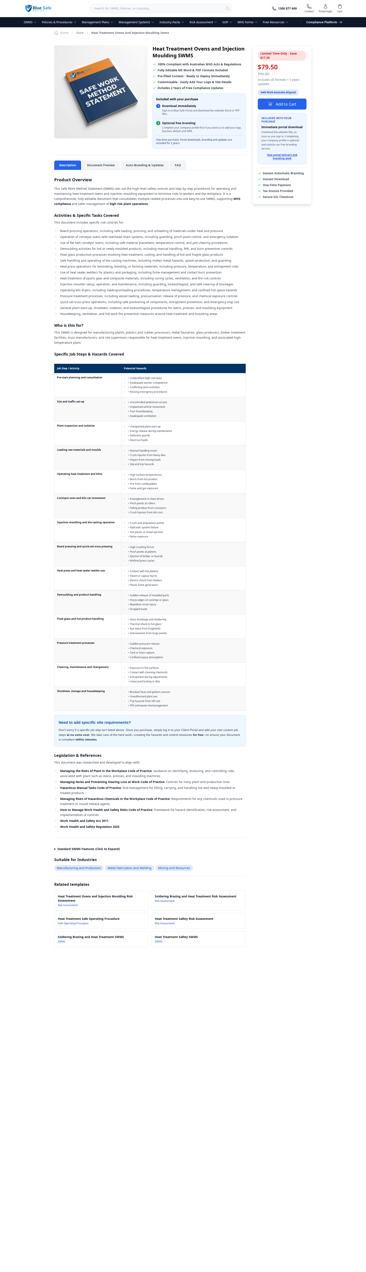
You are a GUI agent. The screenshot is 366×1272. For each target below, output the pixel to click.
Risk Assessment (201, 22)
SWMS (28, 22)
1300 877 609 (287, 8)
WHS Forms (245, 22)
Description (67, 165)
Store (79, 33)
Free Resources (273, 22)
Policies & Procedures (57, 22)
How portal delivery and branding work (282, 156)
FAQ (178, 165)
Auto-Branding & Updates (145, 165)
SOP (225, 22)
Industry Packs (169, 22)
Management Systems (134, 22)
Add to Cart (286, 104)
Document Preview (101, 165)
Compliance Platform (321, 22)
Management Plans (95, 22)
